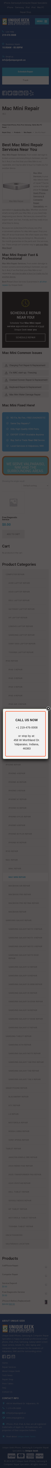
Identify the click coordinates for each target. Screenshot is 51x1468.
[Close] (48, 708)
